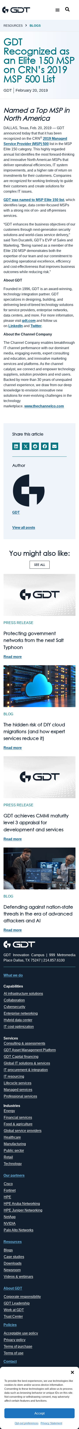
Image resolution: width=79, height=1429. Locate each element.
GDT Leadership (17, 1303)
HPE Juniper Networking (23, 1210)
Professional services (20, 1096)
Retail (8, 1157)
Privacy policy (14, 1340)
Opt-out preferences (26, 1423)
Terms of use (13, 1353)
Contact (10, 1361)
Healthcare (12, 1137)
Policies (10, 1325)
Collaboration (14, 1000)
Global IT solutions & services (27, 1063)
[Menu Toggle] (57, 10)
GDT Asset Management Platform (30, 1050)
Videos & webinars (18, 1276)
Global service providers (22, 1131)
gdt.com (29, 320)
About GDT (13, 1288)
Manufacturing (15, 1144)
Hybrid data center (18, 1020)
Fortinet (10, 1190)
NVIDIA (10, 1223)
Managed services (18, 1090)
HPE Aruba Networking (22, 1203)
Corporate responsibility (22, 1297)
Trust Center (13, 1316)
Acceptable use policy (21, 1333)
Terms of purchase (18, 1346)
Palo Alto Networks (18, 1230)
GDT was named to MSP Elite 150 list (34, 200)
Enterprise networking (21, 1013)
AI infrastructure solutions (23, 993)
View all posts (23, 527)
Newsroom (12, 1270)
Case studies (14, 1257)
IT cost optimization (19, 1026)
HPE (7, 1197)
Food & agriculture (18, 1124)
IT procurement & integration (26, 1070)
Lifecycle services (17, 1083)
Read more (13, 657)
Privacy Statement (51, 1423)
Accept (39, 1413)
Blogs (35, 25)
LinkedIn (15, 326)
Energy (9, 1111)
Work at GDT (14, 1310)
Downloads (13, 1263)
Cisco (8, 1184)
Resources (13, 25)
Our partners (14, 1175)
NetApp (10, 1217)
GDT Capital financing (21, 1056)
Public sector (14, 1150)
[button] (72, 1372)
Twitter (36, 326)
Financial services (18, 1117)
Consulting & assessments (24, 1043)
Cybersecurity (14, 1007)
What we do (13, 975)
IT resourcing (14, 1076)
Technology (13, 1164)
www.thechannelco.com (44, 406)
